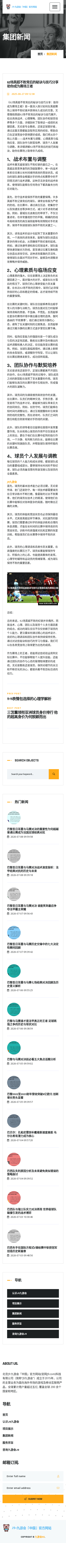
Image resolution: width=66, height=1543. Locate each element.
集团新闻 (17, 1313)
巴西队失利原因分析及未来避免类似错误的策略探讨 (33, 1173)
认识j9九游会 (19, 1293)
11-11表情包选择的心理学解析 (29, 699)
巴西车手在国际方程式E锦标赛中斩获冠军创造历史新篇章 (32, 1249)
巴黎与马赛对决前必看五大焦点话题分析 (31, 1059)
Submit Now (35, 1499)
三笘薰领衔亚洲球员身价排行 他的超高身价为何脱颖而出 (32, 714)
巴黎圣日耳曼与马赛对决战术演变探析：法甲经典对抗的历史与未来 (33, 869)
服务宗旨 (17, 1323)
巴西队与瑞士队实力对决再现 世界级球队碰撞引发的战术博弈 (32, 1211)
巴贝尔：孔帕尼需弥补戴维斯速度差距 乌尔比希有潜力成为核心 (32, 1134)
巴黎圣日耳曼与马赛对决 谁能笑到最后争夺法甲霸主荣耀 (32, 907)
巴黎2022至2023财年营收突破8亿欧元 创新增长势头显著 (33, 1096)
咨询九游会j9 (19, 1333)
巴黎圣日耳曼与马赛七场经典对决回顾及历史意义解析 (33, 984)
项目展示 (17, 1303)
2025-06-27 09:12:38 (23, 94)
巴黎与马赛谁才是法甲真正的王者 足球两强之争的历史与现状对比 (32, 1023)
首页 (40, 54)
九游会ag (40, 1536)
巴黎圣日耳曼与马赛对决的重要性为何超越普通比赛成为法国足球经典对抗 (33, 831)
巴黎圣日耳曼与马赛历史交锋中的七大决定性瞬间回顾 (33, 946)
